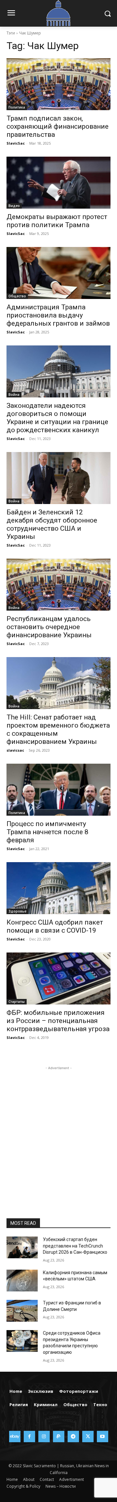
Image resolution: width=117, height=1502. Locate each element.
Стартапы (16, 1001)
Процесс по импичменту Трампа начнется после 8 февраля (47, 832)
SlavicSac (15, 143)
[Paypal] (58, 1436)
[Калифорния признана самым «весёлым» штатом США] (22, 1280)
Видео (14, 205)
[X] (88, 1436)
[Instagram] (44, 1436)
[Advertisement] (58, 1129)
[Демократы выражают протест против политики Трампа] (58, 183)
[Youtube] (102, 1436)
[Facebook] (29, 1436)
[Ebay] (14, 1436)
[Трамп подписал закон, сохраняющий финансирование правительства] (58, 84)
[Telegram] (73, 1436)
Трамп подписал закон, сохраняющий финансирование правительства (57, 126)
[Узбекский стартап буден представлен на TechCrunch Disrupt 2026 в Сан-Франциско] (22, 1247)
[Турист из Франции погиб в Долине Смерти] (22, 1311)
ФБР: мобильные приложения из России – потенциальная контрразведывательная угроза (58, 1021)
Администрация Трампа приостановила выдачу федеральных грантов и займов (58, 315)
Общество (17, 296)
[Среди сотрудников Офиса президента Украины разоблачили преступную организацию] (22, 1341)
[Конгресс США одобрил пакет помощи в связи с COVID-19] (58, 888)
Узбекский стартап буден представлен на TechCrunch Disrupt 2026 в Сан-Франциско (75, 1246)
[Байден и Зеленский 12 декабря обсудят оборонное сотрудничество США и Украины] (58, 478)
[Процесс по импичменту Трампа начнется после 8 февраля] (58, 790)
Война (14, 394)
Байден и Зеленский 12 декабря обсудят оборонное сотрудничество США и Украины (51, 524)
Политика (16, 107)
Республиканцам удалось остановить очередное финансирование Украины (49, 627)
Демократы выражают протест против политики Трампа (56, 221)
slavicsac (15, 750)
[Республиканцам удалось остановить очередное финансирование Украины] (58, 585)
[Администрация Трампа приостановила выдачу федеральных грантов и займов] (58, 273)
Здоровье (17, 911)
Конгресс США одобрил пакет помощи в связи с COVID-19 (54, 926)
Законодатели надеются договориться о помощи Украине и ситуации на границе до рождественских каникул (57, 418)
